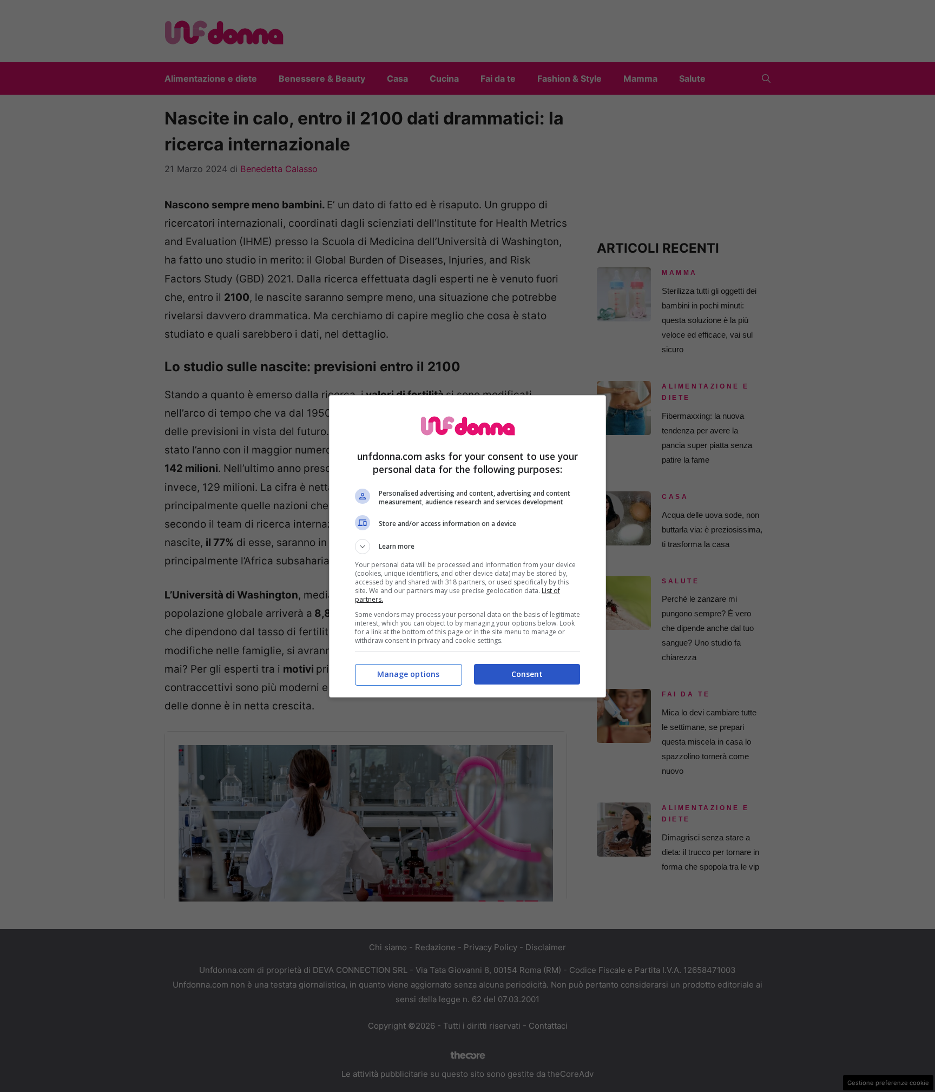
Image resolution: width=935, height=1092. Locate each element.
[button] (467, 546)
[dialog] (467, 546)
